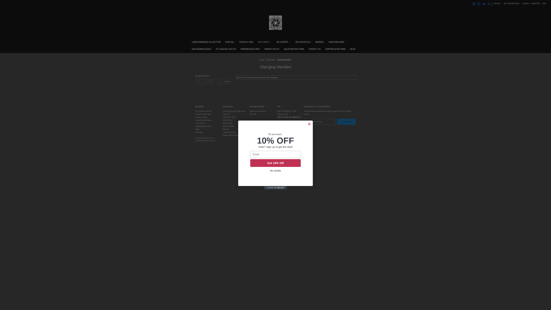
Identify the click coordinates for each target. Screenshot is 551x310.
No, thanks (275, 170)
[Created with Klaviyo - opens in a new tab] (275, 187)
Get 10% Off (275, 163)
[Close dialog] (309, 124)
